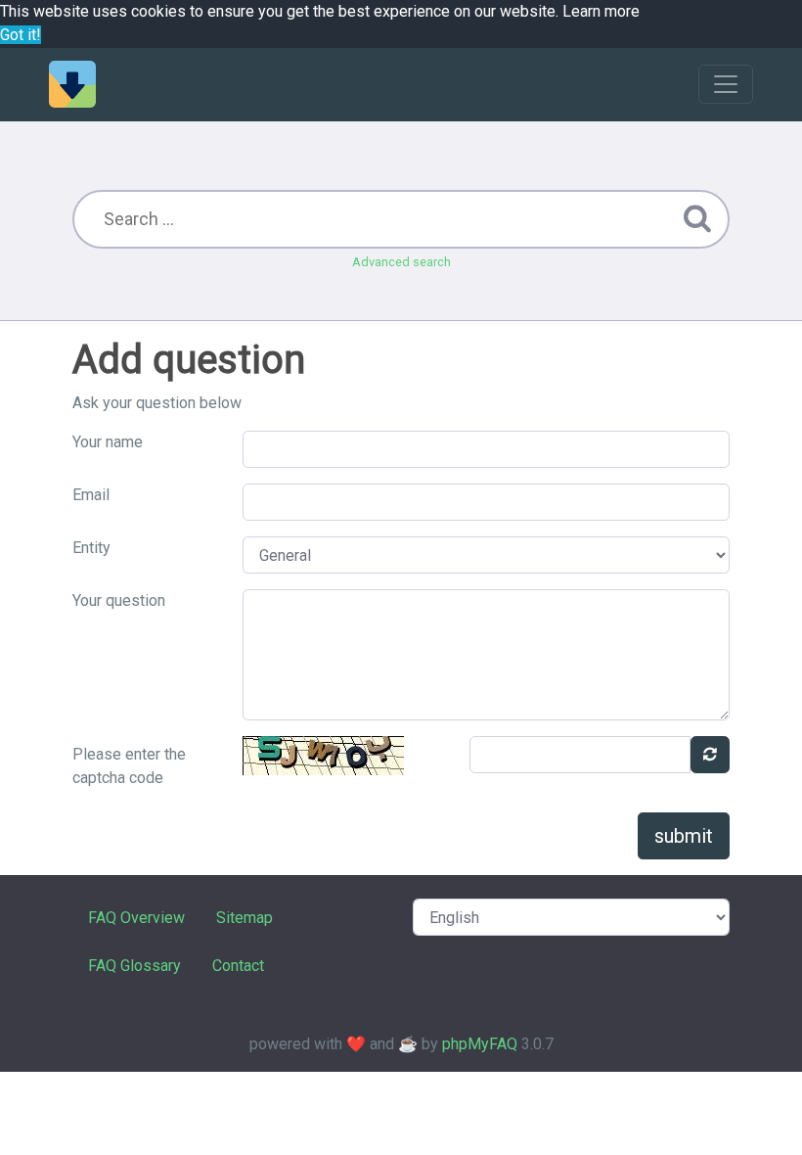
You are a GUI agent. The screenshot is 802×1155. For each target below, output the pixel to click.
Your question (118, 600)
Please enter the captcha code (129, 766)
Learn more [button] (601, 11)
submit (683, 836)
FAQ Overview (136, 917)
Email (91, 494)
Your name (107, 442)
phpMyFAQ (479, 1044)
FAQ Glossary (134, 965)
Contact (238, 965)
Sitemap (244, 917)
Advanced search (401, 261)
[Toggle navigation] (725, 84)
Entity (91, 547)
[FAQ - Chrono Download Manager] (72, 84)
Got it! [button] (20, 34)
